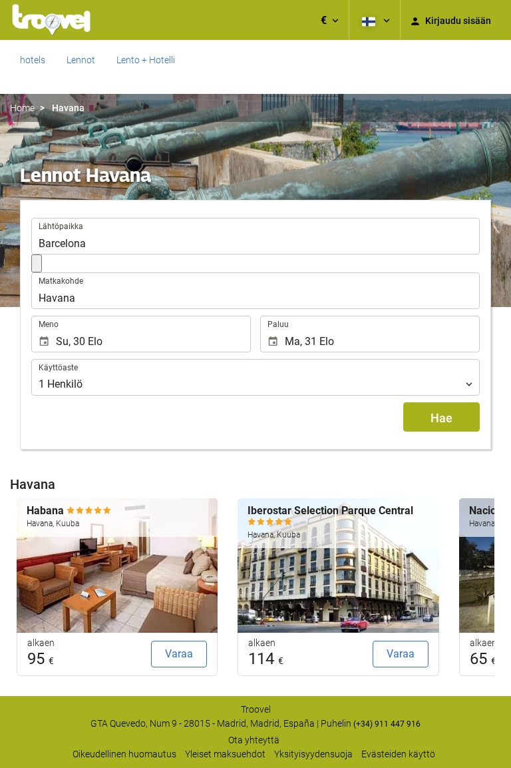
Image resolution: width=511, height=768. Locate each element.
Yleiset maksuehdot (225, 754)
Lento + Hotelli (145, 60)
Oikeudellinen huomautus (124, 754)
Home (22, 108)
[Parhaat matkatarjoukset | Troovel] (51, 20)
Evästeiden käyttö (398, 754)
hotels (32, 60)
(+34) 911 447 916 (387, 724)
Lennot (81, 60)
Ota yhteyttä (253, 740)
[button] (330, 20)
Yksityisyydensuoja (313, 754)
